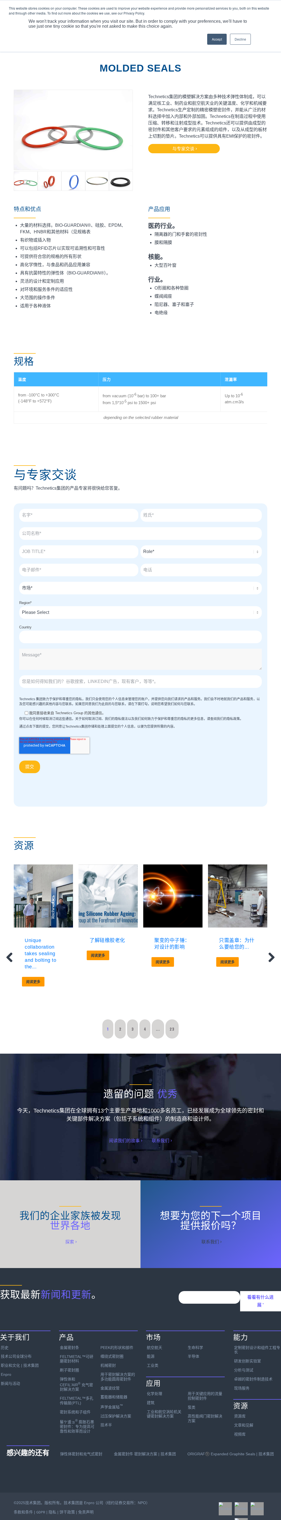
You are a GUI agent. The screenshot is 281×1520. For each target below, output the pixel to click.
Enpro (6, 1374)
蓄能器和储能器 (113, 1397)
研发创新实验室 (247, 1361)
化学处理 (154, 1393)
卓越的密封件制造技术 (253, 1379)
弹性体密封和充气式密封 (81, 1454)
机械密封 (108, 1365)
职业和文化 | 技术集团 (20, 1365)
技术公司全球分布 (16, 1356)
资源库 (240, 1416)
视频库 (240, 1434)
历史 (5, 1347)
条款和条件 (23, 1512)
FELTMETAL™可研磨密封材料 (76, 1358)
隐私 (52, 1512)
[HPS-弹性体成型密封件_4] (73, 130)
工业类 (152, 1365)
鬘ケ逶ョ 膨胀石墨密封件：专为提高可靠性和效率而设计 (77, 1426)
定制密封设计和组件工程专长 (257, 1349)
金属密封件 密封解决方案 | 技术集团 (145, 1454)
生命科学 (195, 1347)
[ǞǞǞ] (257, 1508)
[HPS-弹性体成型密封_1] (121, 181)
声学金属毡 (111, 1406)
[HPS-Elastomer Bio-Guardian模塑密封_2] (97, 181)
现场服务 (241, 1388)
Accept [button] (217, 39)
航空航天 (154, 1347)
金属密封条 (69, 1347)
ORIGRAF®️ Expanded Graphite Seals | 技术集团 (230, 1454)
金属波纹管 (110, 1388)
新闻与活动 (10, 1383)
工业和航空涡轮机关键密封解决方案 (164, 1414)
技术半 (106, 1425)
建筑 (150, 1402)
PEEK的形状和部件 (116, 1347)
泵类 (191, 1407)
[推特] (241, 1508)
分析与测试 (243, 1370)
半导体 (193, 1356)
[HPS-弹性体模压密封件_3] (49, 181)
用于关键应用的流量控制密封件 (205, 1395)
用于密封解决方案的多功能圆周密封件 (117, 1376)
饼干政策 (67, 1512)
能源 (150, 1356)
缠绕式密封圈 (111, 1356)
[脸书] (225, 1508)
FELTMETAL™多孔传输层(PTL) (76, 1400)
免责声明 (86, 1512)
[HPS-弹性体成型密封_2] (73, 181)
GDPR (40, 1512)
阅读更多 (33, 982)
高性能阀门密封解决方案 (205, 1418)
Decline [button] (240, 39)
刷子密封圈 (69, 1370)
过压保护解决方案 (115, 1416)
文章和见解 (243, 1425)
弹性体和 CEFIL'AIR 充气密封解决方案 (76, 1384)
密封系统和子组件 (75, 1412)
